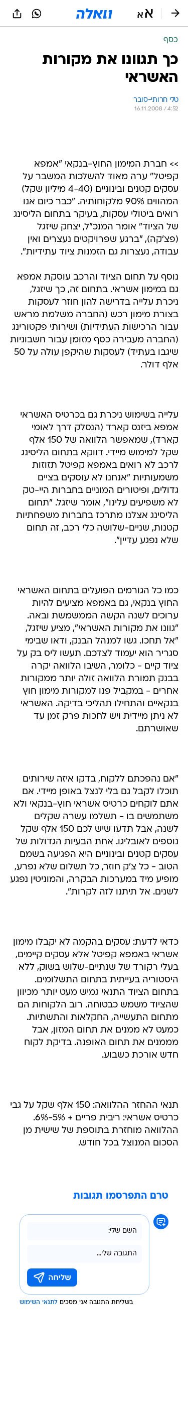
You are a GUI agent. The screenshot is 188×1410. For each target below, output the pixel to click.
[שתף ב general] (17, 13)
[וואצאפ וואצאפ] (37, 14)
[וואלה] (94, 14)
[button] (145, 13)
